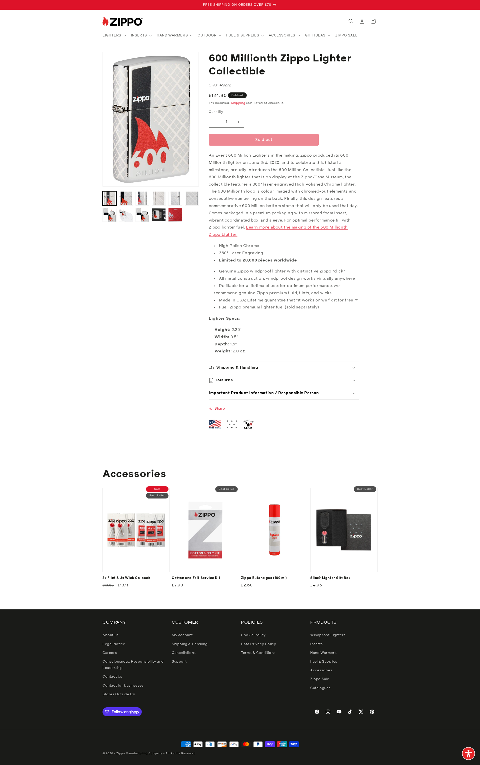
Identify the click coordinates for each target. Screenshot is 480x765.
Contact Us (112, 676)
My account (182, 635)
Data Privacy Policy (258, 644)
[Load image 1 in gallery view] (109, 198)
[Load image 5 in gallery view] (175, 198)
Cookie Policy (253, 635)
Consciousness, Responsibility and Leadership (133, 665)
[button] (114, 35)
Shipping (238, 103)
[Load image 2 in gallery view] (126, 198)
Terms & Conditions (258, 653)
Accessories (321, 670)
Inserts (316, 644)
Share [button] (219, 408)
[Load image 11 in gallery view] (175, 215)
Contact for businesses (123, 685)
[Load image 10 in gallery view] (159, 215)
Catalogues (320, 688)
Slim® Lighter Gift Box (330, 578)
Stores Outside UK (118, 694)
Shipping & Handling (190, 644)
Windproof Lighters (328, 635)
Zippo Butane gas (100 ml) (264, 578)
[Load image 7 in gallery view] (109, 215)
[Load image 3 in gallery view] (143, 198)
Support (179, 661)
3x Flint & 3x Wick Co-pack (126, 578)
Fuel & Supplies (323, 661)
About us (110, 635)
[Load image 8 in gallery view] (126, 215)
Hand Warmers (323, 653)
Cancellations (184, 653)
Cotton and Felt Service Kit (196, 578)
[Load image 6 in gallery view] (192, 198)
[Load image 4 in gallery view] (159, 198)
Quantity (216, 112)
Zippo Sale (319, 679)
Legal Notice (113, 644)
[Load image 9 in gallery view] (143, 215)
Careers (109, 653)
